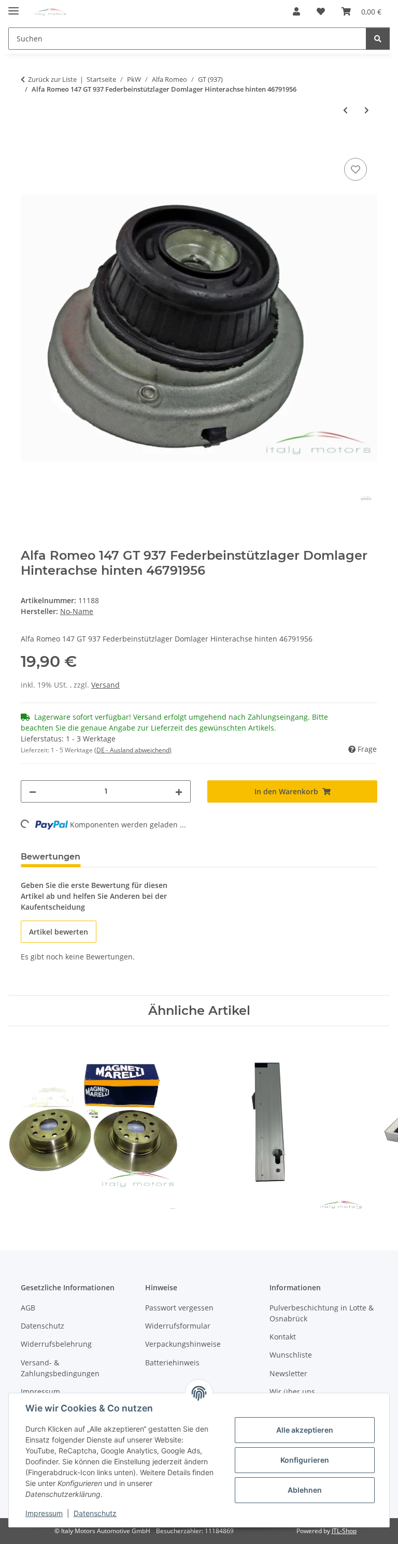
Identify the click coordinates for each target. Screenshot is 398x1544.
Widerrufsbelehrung (56, 1344)
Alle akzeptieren (304, 1429)
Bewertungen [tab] (50, 857)
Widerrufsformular (177, 1326)
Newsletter (288, 1373)
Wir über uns (292, 1391)
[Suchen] (378, 38)
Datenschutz (95, 1513)
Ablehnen (305, 1489)
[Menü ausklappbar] (13, 6)
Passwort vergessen (179, 1308)
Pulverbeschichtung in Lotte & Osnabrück (321, 1313)
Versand (105, 685)
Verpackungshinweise (183, 1344)
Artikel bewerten (58, 932)
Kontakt (282, 1337)
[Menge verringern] (32, 791)
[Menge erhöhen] (178, 791)
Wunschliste (290, 1355)
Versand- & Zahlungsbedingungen (60, 1368)
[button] (296, 11)
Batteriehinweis (172, 1362)
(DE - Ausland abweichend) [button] (133, 750)
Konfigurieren (304, 1459)
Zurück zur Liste (52, 79)
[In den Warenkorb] (29, 144)
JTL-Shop (344, 1530)
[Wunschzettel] (320, 11)
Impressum (44, 1513)
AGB (28, 1308)
